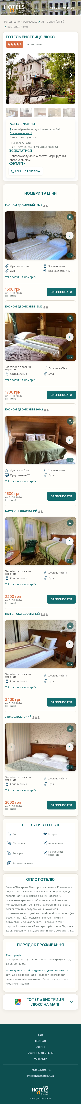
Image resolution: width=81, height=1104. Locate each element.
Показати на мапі (21, 133)
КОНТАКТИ (40, 1058)
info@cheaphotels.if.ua (40, 1075)
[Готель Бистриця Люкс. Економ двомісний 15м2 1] (40, 235)
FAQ (40, 1035)
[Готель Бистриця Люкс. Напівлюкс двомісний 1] (40, 644)
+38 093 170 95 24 (62, 7)
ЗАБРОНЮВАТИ (61, 292)
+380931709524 (27, 171)
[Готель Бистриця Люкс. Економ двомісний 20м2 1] (40, 440)
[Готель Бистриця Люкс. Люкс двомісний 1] (40, 747)
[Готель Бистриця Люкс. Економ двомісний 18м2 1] (40, 337)
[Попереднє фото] (11, 236)
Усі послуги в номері (19, 277)
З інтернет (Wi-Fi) (52, 21)
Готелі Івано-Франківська (20, 21)
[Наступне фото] (70, 236)
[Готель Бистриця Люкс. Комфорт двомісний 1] (40, 541)
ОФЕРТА (40, 1047)
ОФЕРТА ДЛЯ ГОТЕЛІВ (40, 1052)
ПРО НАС (40, 1041)
